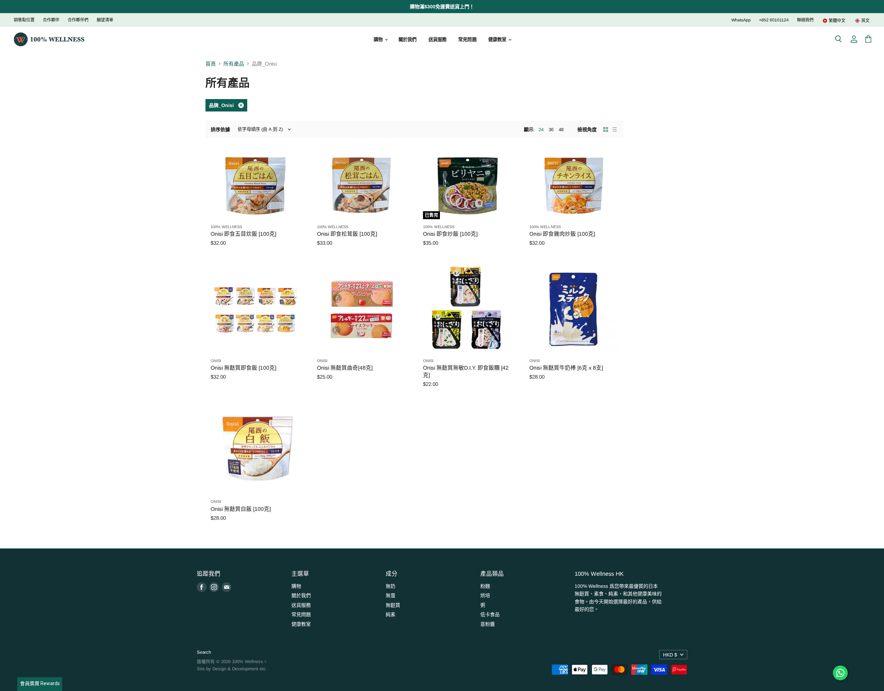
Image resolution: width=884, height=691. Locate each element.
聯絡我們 (805, 20)
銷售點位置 (24, 20)
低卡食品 (490, 614)
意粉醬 (487, 624)
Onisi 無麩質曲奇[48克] (345, 368)
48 (561, 129)
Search (204, 652)
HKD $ (670, 655)
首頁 (210, 64)
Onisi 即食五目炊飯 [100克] (243, 234)
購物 (379, 39)
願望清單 (105, 20)
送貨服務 (438, 39)
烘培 (485, 595)
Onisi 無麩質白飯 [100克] (241, 509)
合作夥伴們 (78, 20)
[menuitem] (834, 20)
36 (551, 129)
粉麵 (485, 586)
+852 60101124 (774, 20)
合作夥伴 (51, 20)
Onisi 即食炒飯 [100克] (450, 234)
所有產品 (233, 64)
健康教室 (498, 39)
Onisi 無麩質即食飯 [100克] (243, 368)
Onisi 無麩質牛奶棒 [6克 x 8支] (566, 368)
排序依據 (220, 129)
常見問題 (467, 39)
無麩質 (393, 605)
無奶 (390, 586)
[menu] (842, 20)
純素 (390, 614)
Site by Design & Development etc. (232, 668)
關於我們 (407, 39)
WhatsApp (741, 20)
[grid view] (605, 129)
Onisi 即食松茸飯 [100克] (347, 234)
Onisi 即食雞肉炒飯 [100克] (562, 234)
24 (541, 129)
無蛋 (390, 595)
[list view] (614, 129)
